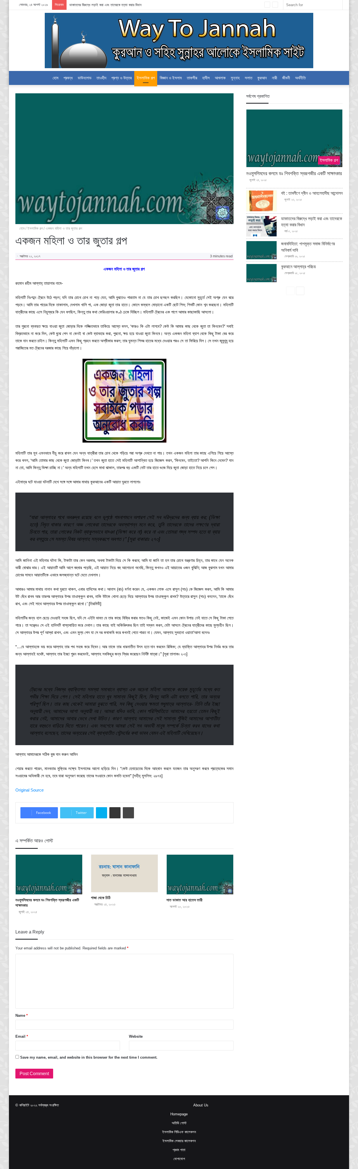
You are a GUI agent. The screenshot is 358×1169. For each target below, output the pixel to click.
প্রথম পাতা (179, 1150)
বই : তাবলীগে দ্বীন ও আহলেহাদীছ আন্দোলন (312, 193)
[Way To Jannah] (179, 40)
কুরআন (262, 77)
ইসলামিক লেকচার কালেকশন (179, 1141)
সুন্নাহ (235, 77)
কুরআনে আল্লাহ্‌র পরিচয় (298, 266)
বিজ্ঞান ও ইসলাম (171, 77)
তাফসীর (192, 77)
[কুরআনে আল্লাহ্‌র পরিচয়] (261, 273)
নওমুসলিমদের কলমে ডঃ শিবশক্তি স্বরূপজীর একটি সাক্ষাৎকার (294, 173)
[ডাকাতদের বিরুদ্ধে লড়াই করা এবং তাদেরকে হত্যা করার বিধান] (261, 226)
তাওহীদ (101, 77)
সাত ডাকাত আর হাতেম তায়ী (184, 900)
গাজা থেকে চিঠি (100, 897)
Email (21, 1036)
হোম (21, 228)
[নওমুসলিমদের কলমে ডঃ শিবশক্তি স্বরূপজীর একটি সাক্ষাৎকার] (49, 874)
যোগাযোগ (179, 1159)
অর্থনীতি (300, 77)
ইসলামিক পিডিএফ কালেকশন (179, 1132)
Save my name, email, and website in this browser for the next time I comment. (88, 1057)
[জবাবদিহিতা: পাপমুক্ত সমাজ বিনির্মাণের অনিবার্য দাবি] (261, 250)
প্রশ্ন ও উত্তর (121, 77)
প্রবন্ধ (68, 77)
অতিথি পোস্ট (179, 1123)
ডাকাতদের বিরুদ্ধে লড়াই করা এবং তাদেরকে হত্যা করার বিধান (105, 5)
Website (136, 1036)
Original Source (29, 790)
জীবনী (286, 77)
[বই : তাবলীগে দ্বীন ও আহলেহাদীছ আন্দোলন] (261, 201)
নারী (274, 77)
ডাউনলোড (84, 77)
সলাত (248, 77)
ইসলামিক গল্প (146, 77)
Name (21, 1015)
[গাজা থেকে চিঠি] (124, 873)
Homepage (179, 1114)
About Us (200, 1105)
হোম (55, 77)
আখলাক (220, 77)
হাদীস (206, 77)
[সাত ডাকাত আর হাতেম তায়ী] (200, 874)
